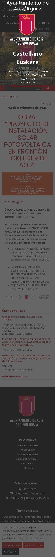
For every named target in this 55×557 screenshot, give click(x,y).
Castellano (27, 53)
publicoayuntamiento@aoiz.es (27, 86)
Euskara (27, 62)
